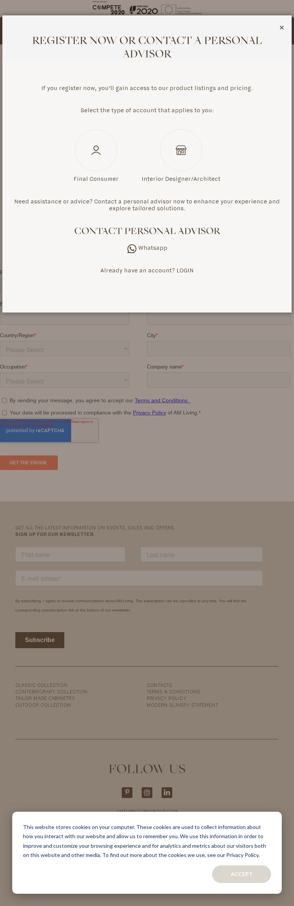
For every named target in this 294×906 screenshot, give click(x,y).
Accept (242, 874)
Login (185, 270)
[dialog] (147, 453)
